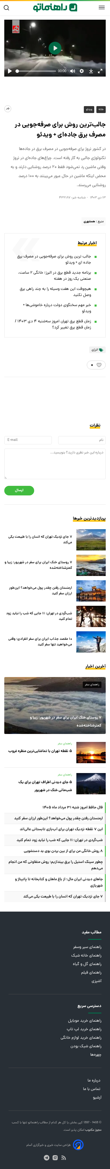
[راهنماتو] (55, 7)
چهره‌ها (95, 1055)
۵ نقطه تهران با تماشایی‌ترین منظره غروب (40, 751)
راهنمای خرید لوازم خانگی (81, 1038)
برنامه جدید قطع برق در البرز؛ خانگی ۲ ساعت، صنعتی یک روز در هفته (54, 276)
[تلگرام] (46, 1157)
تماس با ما (92, 1089)
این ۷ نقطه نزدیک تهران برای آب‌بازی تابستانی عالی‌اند (61, 829)
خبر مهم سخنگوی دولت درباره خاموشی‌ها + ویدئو (57, 308)
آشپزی (96, 981)
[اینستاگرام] (55, 1158)
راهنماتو (33, 1122)
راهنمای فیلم (91, 973)
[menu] (102, 7)
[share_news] (7, 108)
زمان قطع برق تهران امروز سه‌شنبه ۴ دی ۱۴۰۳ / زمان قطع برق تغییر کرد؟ (53, 325)
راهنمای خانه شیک (86, 956)
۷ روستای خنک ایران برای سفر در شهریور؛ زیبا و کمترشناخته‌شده (38, 565)
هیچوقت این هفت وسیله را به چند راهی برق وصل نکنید (55, 292)
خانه (101, 109)
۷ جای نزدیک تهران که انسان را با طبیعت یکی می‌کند (40, 539)
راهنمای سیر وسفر (87, 947)
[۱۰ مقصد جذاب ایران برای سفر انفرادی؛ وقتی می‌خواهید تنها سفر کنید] (91, 642)
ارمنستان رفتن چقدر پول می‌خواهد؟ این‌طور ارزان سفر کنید (40, 590)
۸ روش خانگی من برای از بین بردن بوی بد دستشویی (63, 851)
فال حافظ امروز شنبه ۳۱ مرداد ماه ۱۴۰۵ (72, 808)
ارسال (19, 490)
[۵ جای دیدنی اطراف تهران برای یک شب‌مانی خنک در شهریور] (91, 783)
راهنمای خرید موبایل (84, 1021)
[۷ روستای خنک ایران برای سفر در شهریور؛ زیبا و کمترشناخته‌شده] (91, 565)
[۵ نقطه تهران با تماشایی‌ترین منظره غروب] (91, 752)
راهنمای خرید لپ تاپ (84, 1029)
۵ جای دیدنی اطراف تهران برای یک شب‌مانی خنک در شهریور (45, 786)
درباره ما (94, 1081)
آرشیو (97, 1098)
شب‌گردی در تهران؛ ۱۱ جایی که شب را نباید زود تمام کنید (39, 616)
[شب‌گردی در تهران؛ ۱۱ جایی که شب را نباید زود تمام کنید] (91, 616)
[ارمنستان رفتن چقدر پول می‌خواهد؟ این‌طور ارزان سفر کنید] (91, 591)
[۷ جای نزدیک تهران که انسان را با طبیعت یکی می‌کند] (91, 539)
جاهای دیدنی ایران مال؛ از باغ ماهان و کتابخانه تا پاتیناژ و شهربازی (59, 882)
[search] (7, 8)
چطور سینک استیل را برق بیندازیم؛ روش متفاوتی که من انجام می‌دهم (56, 865)
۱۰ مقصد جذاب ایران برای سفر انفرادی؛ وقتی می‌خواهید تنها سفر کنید (40, 642)
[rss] (63, 1157)
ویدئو (89, 109)
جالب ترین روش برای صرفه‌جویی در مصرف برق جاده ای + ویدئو (54, 260)
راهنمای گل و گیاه (87, 964)
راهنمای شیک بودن (85, 1046)
